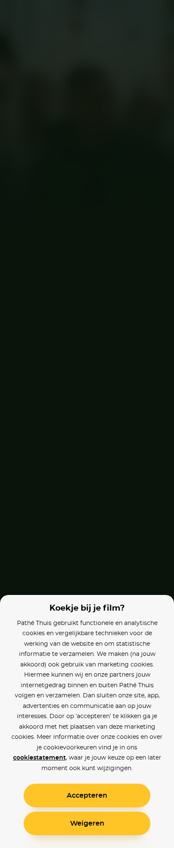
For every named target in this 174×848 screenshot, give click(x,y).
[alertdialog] (87, 424)
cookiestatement (39, 758)
